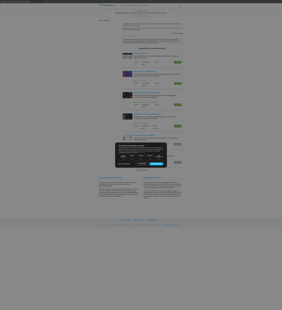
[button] (124, 164)
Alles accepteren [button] (156, 163)
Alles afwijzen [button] (142, 163)
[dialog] (141, 155)
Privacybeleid (142, 152)
